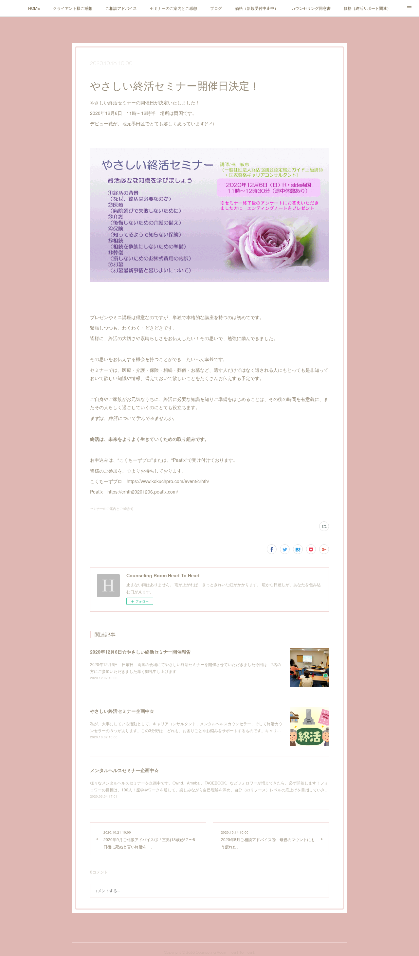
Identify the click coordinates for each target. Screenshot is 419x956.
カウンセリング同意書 (311, 8)
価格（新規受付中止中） (256, 8)
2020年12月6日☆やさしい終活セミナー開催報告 (140, 651)
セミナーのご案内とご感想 (173, 8)
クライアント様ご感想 (72, 8)
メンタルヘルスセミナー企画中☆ (124, 770)
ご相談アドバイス (121, 8)
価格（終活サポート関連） (367, 8)
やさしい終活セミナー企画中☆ (122, 711)
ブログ (216, 8)
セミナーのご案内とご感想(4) (111, 508)
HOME (34, 8)
